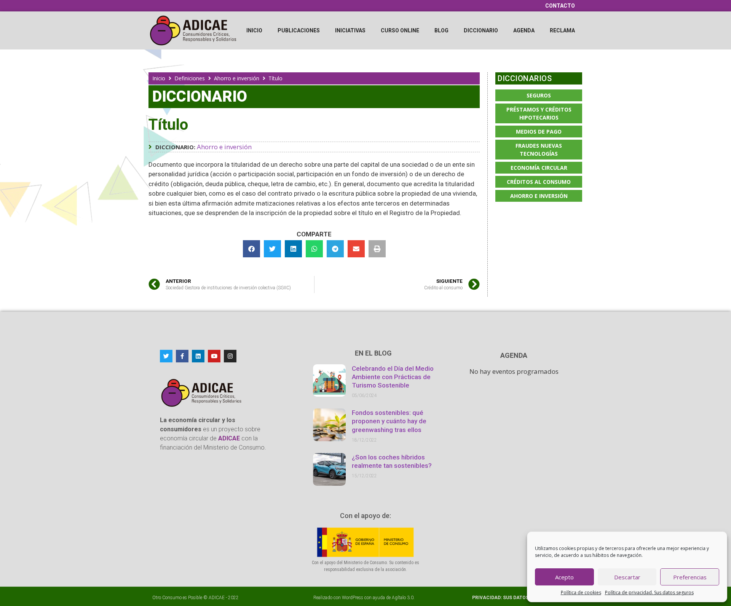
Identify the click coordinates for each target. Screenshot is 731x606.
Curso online (400, 30)
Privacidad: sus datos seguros (512, 597)
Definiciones (189, 78)
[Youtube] (214, 356)
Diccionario (481, 30)
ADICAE (217, 597)
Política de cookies (581, 592)
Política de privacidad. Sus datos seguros (649, 592)
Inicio (254, 30)
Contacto (560, 6)
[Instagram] (230, 356)
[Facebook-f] (182, 356)
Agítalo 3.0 (402, 597)
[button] (251, 248)
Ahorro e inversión (236, 78)
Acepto (564, 577)
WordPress (352, 597)
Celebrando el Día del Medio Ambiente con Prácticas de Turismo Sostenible (393, 377)
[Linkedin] (198, 356)
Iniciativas (350, 30)
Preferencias (690, 577)
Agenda (524, 30)
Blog (441, 30)
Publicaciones (299, 30)
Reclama (562, 30)
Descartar (627, 577)
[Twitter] (166, 356)
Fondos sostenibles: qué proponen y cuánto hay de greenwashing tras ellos (389, 421)
